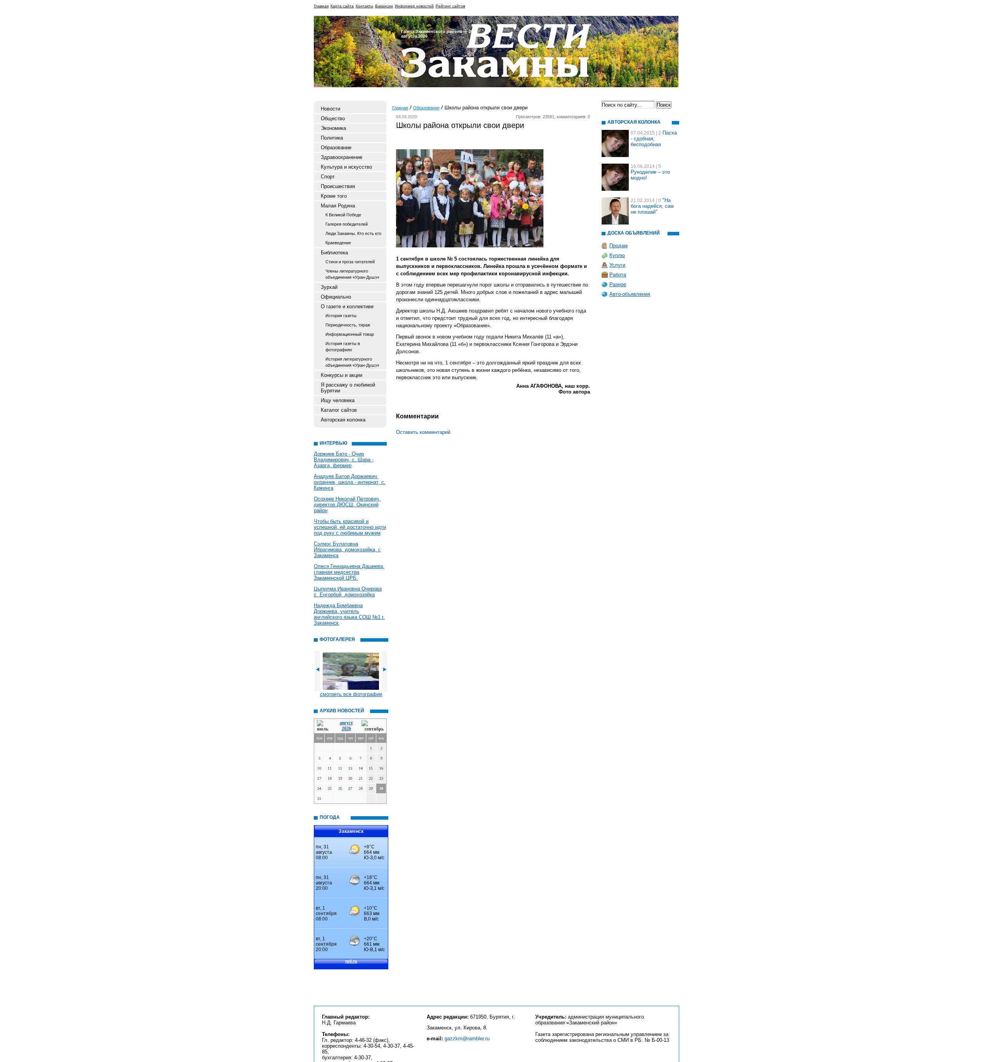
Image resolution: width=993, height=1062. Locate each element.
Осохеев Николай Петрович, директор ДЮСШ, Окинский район (347, 504)
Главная (321, 6)
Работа (617, 275)
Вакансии (384, 6)
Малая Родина (338, 206)
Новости (330, 109)
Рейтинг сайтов (450, 6)
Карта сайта (342, 6)
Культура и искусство (346, 167)
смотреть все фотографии (351, 694)
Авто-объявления (629, 294)
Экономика (333, 128)
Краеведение (338, 242)
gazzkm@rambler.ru (467, 1038)
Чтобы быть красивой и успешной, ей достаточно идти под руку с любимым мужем (350, 527)
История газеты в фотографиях (342, 346)
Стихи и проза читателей (350, 261)
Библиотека (334, 253)
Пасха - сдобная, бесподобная (654, 138)
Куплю (617, 255)
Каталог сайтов (339, 410)
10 (319, 768)
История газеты (340, 315)
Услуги (617, 265)
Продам (618, 246)
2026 (346, 728)
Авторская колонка (343, 420)
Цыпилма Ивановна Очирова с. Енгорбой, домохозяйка (348, 591)
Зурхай (329, 287)
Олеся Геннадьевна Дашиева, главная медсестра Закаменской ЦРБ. (349, 572)
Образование (336, 147)
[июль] (324, 726)
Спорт (328, 177)
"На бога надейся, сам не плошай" (652, 206)
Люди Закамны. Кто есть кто (353, 233)
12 (340, 768)
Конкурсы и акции (341, 375)
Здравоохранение (341, 157)
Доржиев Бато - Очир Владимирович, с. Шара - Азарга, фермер (344, 459)
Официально (336, 297)
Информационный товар (349, 334)
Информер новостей (414, 6)
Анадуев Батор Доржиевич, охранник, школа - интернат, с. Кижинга (350, 482)
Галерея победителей (346, 224)
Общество (333, 118)
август (346, 722)
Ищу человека (338, 400)
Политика (332, 138)
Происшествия (338, 186)
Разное (617, 284)
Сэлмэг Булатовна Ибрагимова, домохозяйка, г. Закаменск (347, 549)
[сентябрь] (373, 726)
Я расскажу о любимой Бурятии (348, 388)
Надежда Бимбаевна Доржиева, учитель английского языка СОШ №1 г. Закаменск (349, 614)
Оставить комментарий (423, 432)
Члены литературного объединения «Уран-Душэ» (352, 274)
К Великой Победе (343, 214)
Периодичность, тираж (347, 325)
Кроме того (334, 196)
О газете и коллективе (347, 306)
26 (340, 788)
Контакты (364, 6)
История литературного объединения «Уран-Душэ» (352, 362)
